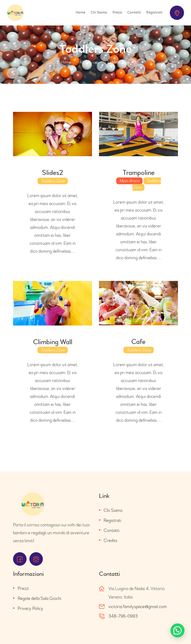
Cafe (138, 341)
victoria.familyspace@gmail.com (137, 606)
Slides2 (52, 172)
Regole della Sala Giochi (39, 598)
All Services (89, 62)
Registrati (112, 520)
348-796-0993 (123, 616)
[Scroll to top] (179, 630)
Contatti (111, 530)
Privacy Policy (30, 608)
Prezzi (23, 588)
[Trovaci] (177, 13)
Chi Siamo (113, 510)
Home (66, 62)
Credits (110, 540)
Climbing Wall (52, 342)
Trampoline (139, 172)
